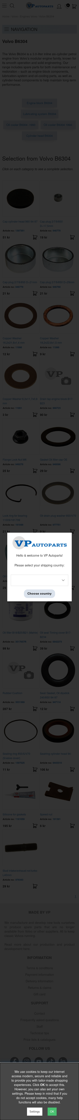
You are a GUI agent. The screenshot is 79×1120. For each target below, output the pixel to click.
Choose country (39, 593)
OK (52, 1111)
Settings (34, 1111)
